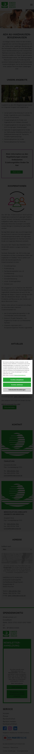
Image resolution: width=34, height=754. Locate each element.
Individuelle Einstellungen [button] (17, 389)
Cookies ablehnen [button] (17, 384)
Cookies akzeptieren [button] (17, 379)
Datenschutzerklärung (20, 375)
